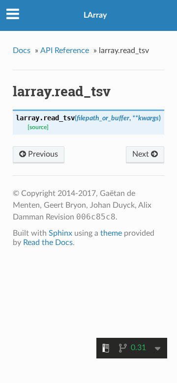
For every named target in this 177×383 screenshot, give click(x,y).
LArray (95, 15)
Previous (42, 154)
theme (111, 233)
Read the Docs (48, 242)
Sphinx (60, 233)
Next (141, 154)
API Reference (64, 51)
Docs (21, 51)
